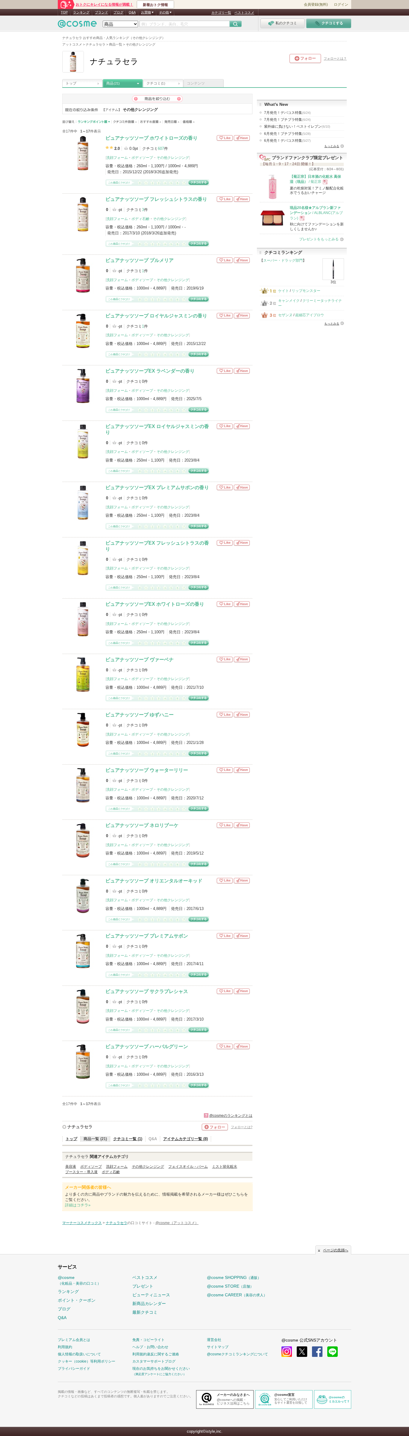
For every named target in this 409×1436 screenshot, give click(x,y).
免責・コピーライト (148, 1340)
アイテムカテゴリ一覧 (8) (185, 1139)
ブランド (101, 12)
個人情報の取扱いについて (79, 1354)
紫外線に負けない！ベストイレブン (297, 126)
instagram (286, 1351)
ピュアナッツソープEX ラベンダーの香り (150, 370)
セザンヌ (285, 315)
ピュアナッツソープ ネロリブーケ (141, 825)
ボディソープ (142, 158)
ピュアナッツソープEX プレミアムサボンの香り (157, 487)
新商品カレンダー (149, 1303)
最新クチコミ (144, 1312)
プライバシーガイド (74, 1368)
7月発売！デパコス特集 (287, 113)
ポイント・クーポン (77, 1300)
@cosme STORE (230, 1286)
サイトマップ (217, 1347)
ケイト (283, 291)
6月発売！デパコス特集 (287, 140)
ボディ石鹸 (140, 219)
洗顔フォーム (117, 158)
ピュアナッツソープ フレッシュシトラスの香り (156, 199)
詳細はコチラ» (77, 1205)
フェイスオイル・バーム (188, 1166)
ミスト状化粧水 (224, 1166)
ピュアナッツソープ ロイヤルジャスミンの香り (156, 315)
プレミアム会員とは (74, 1340)
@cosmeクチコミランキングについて (237, 1354)
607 (161, 148)
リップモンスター (306, 291)
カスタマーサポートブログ (153, 1361)
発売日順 (172, 121)
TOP (64, 12)
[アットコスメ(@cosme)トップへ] (77, 25)
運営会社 (214, 1340)
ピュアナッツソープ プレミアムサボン (146, 935)
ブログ (118, 12)
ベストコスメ (244, 12)
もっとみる (331, 146)
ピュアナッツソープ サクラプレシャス (146, 991)
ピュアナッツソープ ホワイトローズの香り (151, 138)
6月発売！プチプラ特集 (287, 134)
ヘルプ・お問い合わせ (150, 1347)
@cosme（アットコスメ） (177, 1223)
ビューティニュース (151, 1294)
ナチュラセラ (80, 1126)
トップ (71, 83)
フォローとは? (241, 1127)
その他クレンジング (173, 158)
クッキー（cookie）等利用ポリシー (86, 1361)
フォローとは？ (335, 58)
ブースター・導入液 (81, 1172)
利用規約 (65, 1347)
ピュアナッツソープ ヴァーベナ (139, 659)
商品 (113, 83)
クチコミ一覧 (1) (127, 1139)
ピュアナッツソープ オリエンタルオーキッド (153, 880)
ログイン (341, 4)
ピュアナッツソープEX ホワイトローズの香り (154, 604)
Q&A (132, 12)
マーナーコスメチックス (82, 1223)
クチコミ (155, 83)
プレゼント (142, 1286)
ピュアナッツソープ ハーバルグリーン (146, 1046)
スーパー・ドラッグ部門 (283, 260)
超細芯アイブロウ (309, 315)
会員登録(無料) (316, 4)
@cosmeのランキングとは (230, 1115)
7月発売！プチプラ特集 (287, 119)
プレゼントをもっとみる (319, 239)
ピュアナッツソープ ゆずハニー (139, 714)
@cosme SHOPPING (234, 1277)
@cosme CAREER (237, 1294)
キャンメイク (289, 301)
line (332, 1351)
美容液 (70, 1166)
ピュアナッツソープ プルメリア (139, 260)
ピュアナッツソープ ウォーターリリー (146, 770)
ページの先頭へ (335, 1250)
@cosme (79, 1280)
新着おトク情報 (155, 5)
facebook (317, 1351)
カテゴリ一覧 (221, 12)
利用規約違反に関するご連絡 (155, 1354)
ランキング (81, 12)
